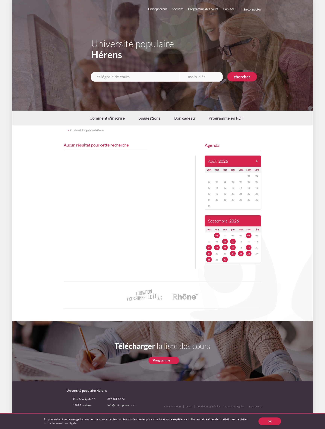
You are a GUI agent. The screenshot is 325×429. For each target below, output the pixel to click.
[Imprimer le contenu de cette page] (239, 130)
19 (248, 247)
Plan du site (255, 406)
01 (217, 235)
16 (225, 247)
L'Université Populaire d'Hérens (87, 130)
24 (233, 253)
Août (218, 161)
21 (209, 253)
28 (209, 259)
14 (209, 247)
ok (270, 421)
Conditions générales (208, 406)
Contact (228, 9)
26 (248, 253)
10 (233, 241)
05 (248, 235)
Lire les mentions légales (62, 423)
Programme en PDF (226, 118)
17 (233, 247)
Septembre (223, 221)
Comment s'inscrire (107, 118)
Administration (172, 406)
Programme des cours (203, 9)
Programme (161, 360)
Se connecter (252, 9)
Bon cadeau (184, 118)
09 (225, 241)
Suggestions (149, 118)
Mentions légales (234, 406)
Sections (177, 9)
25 (240, 253)
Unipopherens (157, 9)
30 (225, 259)
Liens (189, 406)
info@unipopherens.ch (121, 405)
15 (217, 247)
